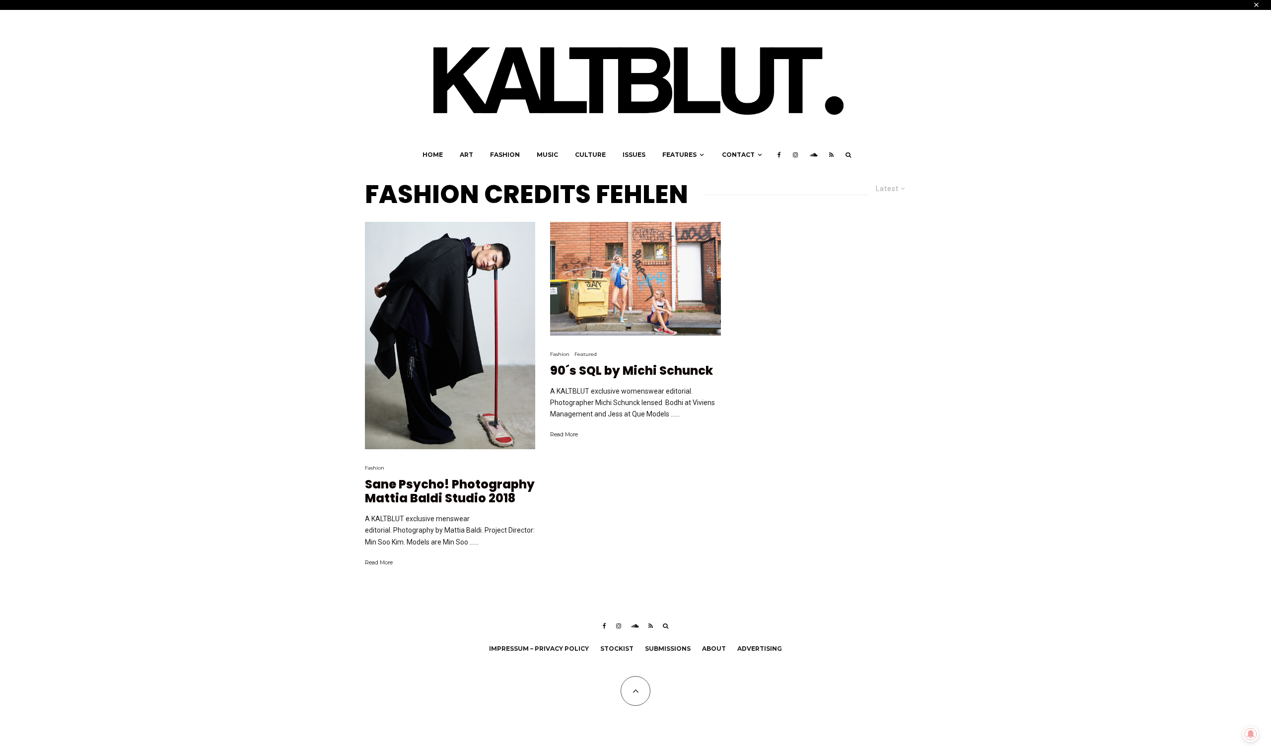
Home (433, 154)
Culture (590, 154)
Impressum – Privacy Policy (539, 648)
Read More (379, 562)
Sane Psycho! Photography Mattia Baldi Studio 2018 (450, 492)
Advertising (759, 648)
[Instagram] (795, 154)
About (714, 648)
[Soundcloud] (813, 154)
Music (547, 154)
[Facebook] (779, 154)
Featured (585, 354)
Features (679, 154)
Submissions (668, 648)
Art (466, 154)
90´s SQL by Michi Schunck (631, 371)
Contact (738, 154)
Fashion (505, 154)
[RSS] (831, 154)
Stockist (617, 648)
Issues (634, 154)
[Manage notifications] (1251, 734)
